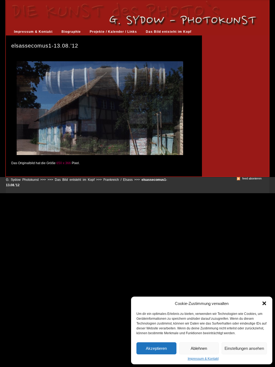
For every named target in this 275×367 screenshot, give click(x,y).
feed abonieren (252, 178)
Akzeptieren (156, 348)
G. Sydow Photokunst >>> (26, 180)
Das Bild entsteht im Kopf (168, 32)
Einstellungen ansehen (244, 348)
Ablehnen (199, 348)
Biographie (71, 32)
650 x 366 (63, 163)
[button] (264, 303)
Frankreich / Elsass (118, 180)
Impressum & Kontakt (203, 358)
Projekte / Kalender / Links (113, 32)
